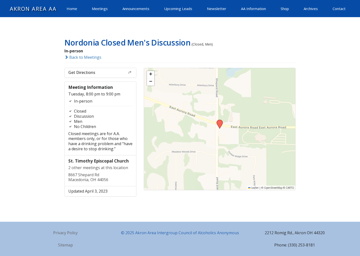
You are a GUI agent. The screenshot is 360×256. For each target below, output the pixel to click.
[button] (217, 121)
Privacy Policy (65, 232)
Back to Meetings (84, 57)
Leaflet (255, 187)
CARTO (290, 187)
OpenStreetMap (273, 187)
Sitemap (65, 245)
